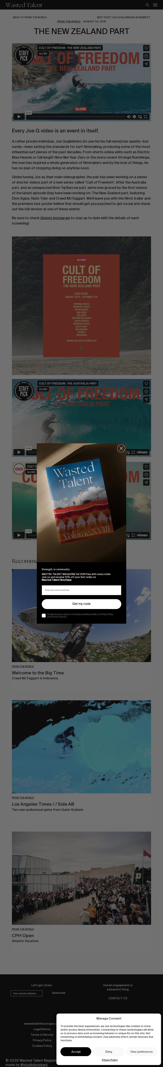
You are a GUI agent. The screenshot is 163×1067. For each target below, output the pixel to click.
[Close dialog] (121, 448)
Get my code (81, 604)
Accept (76, 1051)
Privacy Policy (110, 1060)
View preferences (141, 1051)
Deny (108, 1051)
